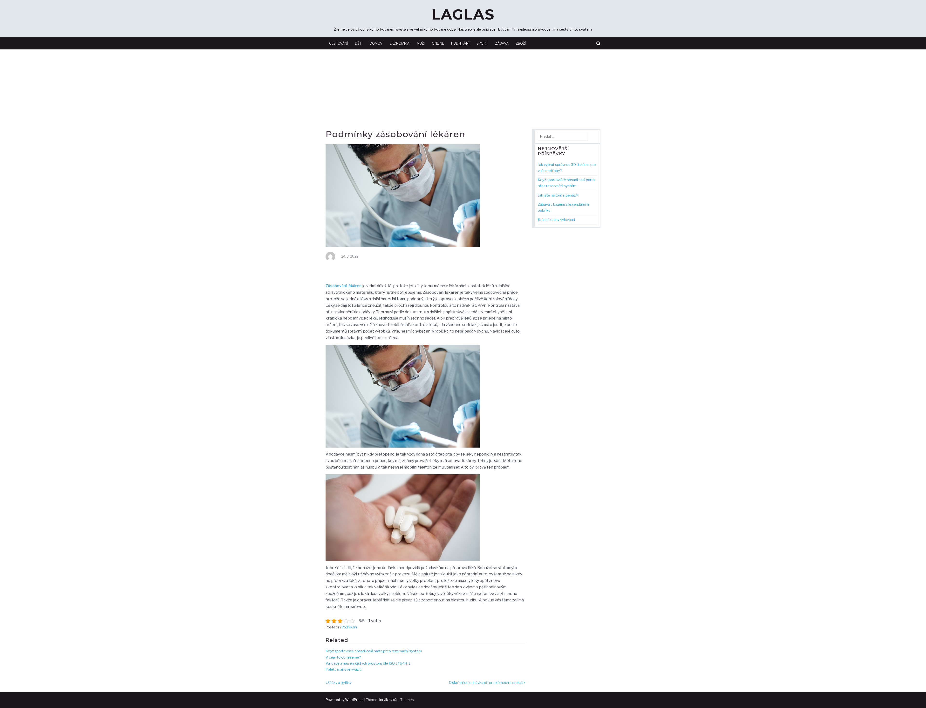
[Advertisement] (463, 85)
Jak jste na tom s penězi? (558, 195)
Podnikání (460, 43)
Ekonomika (399, 43)
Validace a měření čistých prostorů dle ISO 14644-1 (368, 663)
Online (438, 43)
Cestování (338, 43)
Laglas (463, 14)
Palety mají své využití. (344, 669)
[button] (598, 43)
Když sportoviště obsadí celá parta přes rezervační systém (374, 651)
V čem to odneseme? (343, 657)
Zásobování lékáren (343, 286)
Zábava (502, 43)
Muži (421, 43)
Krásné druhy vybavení (556, 220)
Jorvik (383, 700)
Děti (358, 43)
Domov (376, 43)
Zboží (521, 43)
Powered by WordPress (344, 700)
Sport (482, 43)
